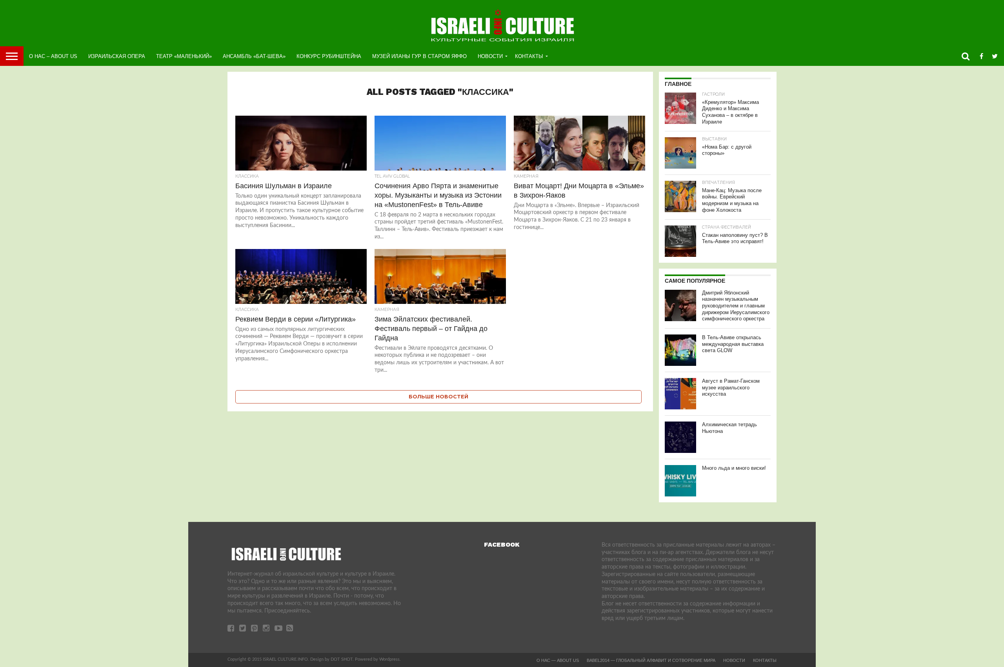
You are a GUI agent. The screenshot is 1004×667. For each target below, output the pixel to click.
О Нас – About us (53, 56)
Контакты (529, 56)
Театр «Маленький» (184, 56)
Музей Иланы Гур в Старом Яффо (419, 56)
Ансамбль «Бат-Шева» (254, 56)
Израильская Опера (116, 56)
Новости (490, 56)
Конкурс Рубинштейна (328, 56)
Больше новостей (438, 397)
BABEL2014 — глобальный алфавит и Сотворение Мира (651, 660)
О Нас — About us (558, 660)
